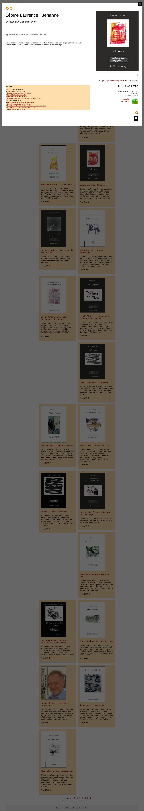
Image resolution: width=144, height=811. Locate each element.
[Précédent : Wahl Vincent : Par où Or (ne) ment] (7, 7)
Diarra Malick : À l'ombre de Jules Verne (20, 102)
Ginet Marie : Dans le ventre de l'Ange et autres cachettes (26, 106)
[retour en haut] (136, 112)
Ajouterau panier (125, 100)
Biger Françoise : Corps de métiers (19, 104)
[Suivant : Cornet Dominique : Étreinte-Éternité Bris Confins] (11, 7)
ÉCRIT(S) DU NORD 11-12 (16, 109)
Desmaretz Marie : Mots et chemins (19, 93)
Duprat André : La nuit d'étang (17, 95)
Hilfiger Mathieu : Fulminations (17, 96)
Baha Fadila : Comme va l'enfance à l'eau (21, 107)
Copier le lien (133, 81)
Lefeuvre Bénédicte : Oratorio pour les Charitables (24, 98)
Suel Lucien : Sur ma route (16, 91)
